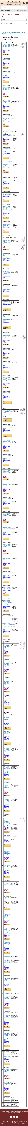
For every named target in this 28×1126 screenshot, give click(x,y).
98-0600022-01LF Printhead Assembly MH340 (7, 427)
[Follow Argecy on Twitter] (14, 1117)
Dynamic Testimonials (9, 1111)
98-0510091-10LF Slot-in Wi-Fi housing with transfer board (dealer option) (7, 868)
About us (2, 1111)
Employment (18, 1111)
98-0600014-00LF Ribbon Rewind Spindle (7, 500)
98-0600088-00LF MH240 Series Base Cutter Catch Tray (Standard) (7, 915)
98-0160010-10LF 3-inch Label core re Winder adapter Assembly (7, 979)
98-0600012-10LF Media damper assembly (7, 486)
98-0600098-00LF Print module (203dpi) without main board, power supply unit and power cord (7, 997)
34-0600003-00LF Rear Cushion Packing (7, 1085)
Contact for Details (5, 310)
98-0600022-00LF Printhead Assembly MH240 (7, 411)
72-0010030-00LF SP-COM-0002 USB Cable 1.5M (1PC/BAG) (7, 734)
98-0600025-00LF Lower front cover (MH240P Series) (6, 103)
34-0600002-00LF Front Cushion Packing (7, 1070)
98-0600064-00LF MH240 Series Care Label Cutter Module (6, 682)
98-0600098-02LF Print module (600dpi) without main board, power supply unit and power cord (7, 1036)
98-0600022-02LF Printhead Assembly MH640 (7, 443)
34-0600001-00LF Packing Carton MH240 (7, 1056)
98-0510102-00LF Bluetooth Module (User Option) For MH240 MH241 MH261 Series (7, 209)
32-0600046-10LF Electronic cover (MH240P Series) (6, 88)
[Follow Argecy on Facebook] (17, 1117)
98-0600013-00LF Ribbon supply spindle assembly (7, 514)
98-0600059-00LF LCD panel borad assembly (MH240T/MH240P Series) (7, 318)
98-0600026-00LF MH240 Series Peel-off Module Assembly (7, 751)
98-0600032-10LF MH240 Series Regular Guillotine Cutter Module (7, 646)
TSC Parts (22, 16)
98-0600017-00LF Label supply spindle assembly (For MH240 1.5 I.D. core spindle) (7, 530)
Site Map (18, 1112)
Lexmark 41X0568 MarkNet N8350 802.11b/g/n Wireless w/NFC (7, 931)
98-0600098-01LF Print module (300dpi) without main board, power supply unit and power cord (7, 1016)
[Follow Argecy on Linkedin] (11, 1117)
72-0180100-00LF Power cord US (6, 699)
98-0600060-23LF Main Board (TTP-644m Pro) (6, 364)
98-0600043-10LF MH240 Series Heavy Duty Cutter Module (6, 664)
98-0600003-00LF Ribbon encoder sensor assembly (7, 574)
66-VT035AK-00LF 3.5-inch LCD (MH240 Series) (7, 150)
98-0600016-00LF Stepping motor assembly (6, 336)
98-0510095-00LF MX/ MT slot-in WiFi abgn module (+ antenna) (7, 852)
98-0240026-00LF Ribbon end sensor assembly (7, 560)
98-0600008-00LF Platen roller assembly (7, 457)
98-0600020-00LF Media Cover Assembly (6, 74)
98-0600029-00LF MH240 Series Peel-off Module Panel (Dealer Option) (7, 802)
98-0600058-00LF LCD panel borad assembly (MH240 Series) (7, 224)
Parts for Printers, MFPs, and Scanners (11, 16)
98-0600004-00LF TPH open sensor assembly (7, 545)
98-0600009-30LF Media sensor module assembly (7, 471)
